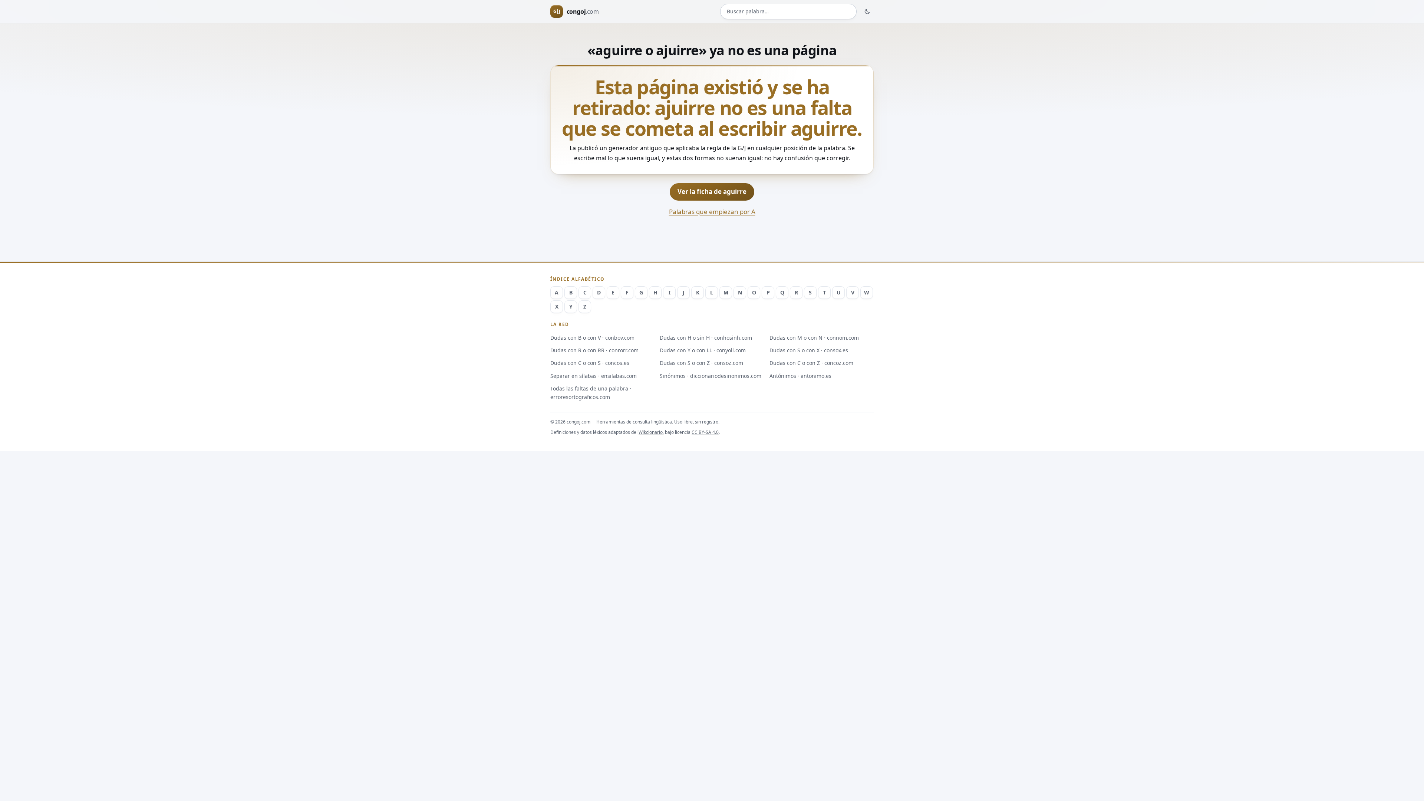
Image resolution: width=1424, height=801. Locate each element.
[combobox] (788, 12)
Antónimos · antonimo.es (800, 375)
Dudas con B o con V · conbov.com (592, 337)
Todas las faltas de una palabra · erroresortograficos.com (590, 392)
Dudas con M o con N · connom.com (814, 337)
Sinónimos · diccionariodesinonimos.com (710, 375)
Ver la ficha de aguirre (712, 191)
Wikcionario (651, 432)
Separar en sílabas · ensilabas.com (593, 375)
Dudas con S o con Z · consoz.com (701, 362)
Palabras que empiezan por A (712, 211)
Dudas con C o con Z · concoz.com (811, 362)
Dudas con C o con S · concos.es (589, 362)
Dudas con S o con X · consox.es (808, 350)
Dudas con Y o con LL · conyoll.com (703, 350)
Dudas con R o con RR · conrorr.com (594, 350)
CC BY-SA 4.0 (705, 432)
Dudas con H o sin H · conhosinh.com (706, 337)
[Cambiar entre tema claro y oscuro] (867, 11)
